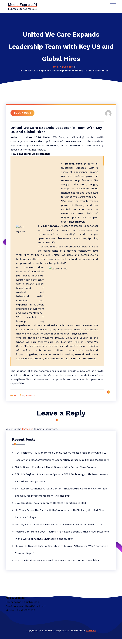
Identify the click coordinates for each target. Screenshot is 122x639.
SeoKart (91, 630)
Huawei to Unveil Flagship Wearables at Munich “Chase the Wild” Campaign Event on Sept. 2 (61, 549)
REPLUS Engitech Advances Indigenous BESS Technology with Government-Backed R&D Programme (61, 478)
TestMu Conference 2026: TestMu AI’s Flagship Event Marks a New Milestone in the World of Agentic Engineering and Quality (62, 535)
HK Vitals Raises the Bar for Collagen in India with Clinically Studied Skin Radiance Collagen (59, 514)
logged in (27, 428)
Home (54, 66)
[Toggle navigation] (113, 6)
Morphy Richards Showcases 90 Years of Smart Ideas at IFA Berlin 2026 (58, 524)
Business (67, 66)
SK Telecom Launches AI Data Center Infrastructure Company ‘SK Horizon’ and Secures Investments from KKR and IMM (61, 492)
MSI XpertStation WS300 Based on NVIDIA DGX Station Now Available (57, 560)
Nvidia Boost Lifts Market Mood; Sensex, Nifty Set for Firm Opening (55, 467)
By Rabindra (28, 395)
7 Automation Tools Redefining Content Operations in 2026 (51, 502)
